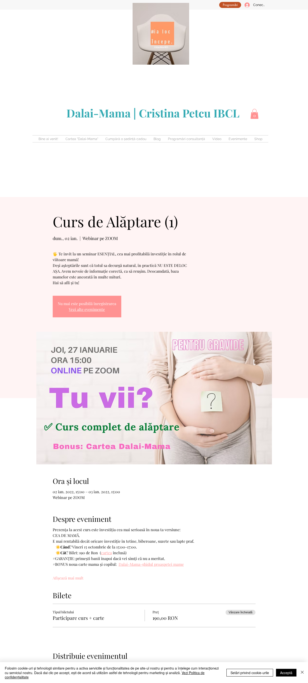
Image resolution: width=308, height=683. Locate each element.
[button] (254, 114)
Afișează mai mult (68, 577)
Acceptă (286, 672)
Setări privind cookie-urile (250, 672)
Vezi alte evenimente (87, 309)
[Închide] (302, 672)
